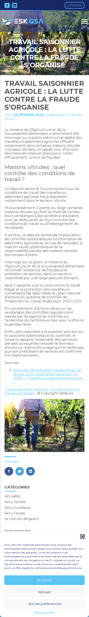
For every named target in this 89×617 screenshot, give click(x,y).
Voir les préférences (44, 604)
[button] (82, 536)
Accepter (44, 580)
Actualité (12, 496)
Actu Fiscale (15, 513)
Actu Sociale (15, 502)
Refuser (44, 592)
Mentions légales (44, 612)
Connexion (74, 5)
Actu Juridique (17, 508)
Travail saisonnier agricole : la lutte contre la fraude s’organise (42, 391)
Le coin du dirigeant (22, 519)
